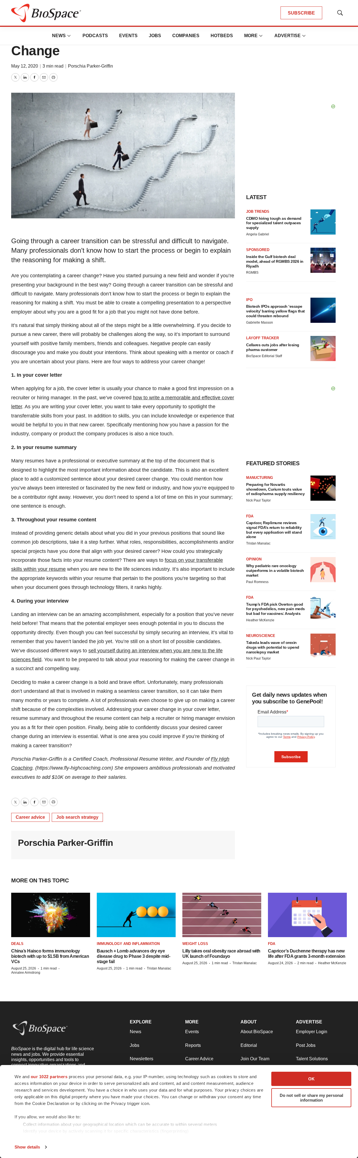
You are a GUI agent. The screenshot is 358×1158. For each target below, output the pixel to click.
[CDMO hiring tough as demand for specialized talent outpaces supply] (323, 222)
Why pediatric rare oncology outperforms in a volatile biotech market (275, 570)
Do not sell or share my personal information (311, 1097)
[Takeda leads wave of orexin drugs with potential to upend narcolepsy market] (323, 646)
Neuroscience (260, 636)
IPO (249, 300)
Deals (17, 944)
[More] (69, 36)
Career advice (30, 817)
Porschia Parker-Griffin (90, 66)
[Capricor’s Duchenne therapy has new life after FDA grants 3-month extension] (307, 915)
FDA (249, 516)
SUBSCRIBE (301, 13)
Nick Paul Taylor (258, 500)
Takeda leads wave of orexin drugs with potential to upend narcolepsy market (272, 647)
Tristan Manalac (258, 543)
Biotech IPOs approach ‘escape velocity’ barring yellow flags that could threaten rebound (275, 311)
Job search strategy (77, 817)
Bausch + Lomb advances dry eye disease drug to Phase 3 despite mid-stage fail (133, 956)
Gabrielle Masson (259, 322)
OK (311, 1078)
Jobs (155, 35)
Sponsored (257, 250)
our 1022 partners (49, 1076)
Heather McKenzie (260, 620)
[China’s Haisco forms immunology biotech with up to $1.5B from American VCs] (50, 915)
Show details (27, 1147)
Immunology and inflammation (128, 944)
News (59, 35)
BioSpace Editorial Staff (264, 356)
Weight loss (195, 944)
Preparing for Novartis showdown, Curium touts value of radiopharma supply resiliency (275, 489)
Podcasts (95, 35)
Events (128, 35)
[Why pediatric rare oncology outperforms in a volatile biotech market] (323, 569)
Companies (185, 35)
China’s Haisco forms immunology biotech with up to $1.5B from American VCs (50, 956)
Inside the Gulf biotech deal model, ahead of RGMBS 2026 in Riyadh (274, 261)
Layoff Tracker (262, 338)
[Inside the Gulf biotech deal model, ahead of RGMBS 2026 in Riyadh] (323, 260)
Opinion (254, 559)
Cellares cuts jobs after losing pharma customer (272, 347)
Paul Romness (257, 582)
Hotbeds (222, 35)
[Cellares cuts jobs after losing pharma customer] (323, 348)
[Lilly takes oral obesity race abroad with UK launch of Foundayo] (221, 915)
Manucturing (259, 478)
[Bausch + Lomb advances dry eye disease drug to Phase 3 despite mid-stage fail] (136, 915)
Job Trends (257, 211)
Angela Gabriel (257, 234)
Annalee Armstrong (25, 973)
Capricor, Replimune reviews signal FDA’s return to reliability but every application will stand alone (274, 529)
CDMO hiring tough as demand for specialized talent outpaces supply (274, 223)
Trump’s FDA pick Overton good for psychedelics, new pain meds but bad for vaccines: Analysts (275, 609)
